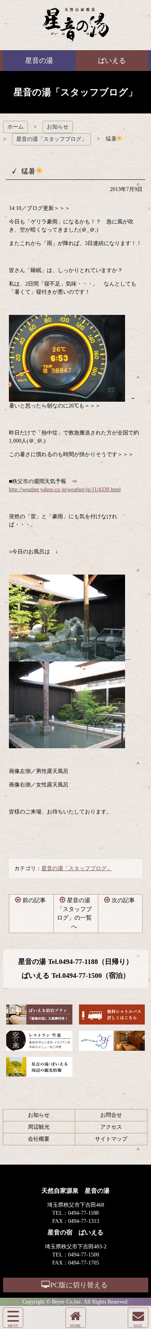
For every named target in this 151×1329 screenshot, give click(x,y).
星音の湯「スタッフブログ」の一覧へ (74, 913)
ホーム (15, 127)
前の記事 (34, 900)
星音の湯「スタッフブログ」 (51, 139)
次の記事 (123, 900)
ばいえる (76, 25)
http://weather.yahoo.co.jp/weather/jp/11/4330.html (65, 489)
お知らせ (58, 127)
